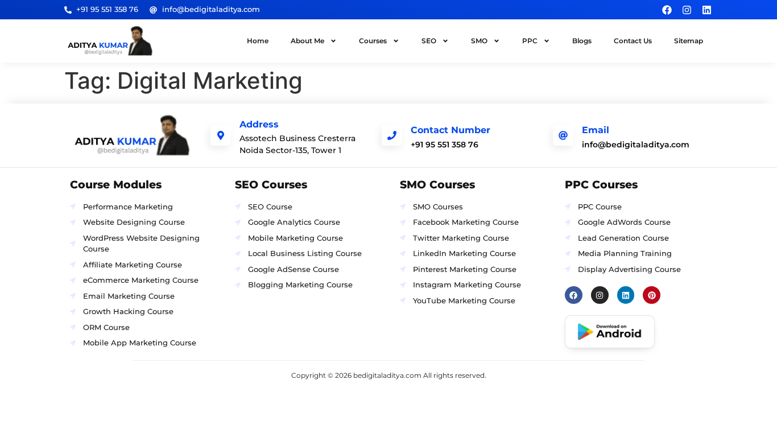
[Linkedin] (707, 9)
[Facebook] (666, 9)
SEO (428, 40)
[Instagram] (686, 9)
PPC (530, 40)
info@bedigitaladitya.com (635, 144)
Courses (373, 40)
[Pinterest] (651, 295)
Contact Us (633, 40)
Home (257, 40)
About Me (307, 40)
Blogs (582, 40)
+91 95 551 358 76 (444, 144)
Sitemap (688, 40)
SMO (479, 40)
